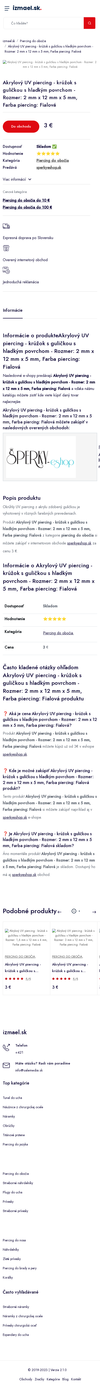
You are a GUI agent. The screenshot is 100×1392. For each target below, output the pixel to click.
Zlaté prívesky (12, 1259)
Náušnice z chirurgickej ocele (23, 1107)
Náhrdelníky (11, 1249)
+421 (19, 1052)
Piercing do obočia (33, 41)
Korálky (8, 1277)
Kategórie (53, 1379)
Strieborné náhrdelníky (18, 1183)
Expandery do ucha (16, 1334)
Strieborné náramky (16, 1306)
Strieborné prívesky (15, 1211)
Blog (65, 1379)
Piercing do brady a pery (20, 1268)
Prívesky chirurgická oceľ (19, 1325)
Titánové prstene (14, 1135)
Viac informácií (14, 179)
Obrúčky (8, 1125)
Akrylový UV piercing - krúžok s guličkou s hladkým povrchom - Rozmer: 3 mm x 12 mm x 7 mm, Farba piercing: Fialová (73, 968)
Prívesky (8, 1201)
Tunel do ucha (12, 1097)
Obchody (25, 1379)
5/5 (28, 979)
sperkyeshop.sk (79, 543)
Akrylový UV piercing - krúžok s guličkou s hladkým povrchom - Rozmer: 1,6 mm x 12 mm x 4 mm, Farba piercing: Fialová (26, 968)
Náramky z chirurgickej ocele (23, 1316)
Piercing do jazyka (15, 1144)
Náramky (9, 1116)
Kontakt (76, 1379)
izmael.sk (27, 8)
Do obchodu (21, 126)
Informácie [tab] (13, 310)
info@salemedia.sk (29, 1070)
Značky (39, 1379)
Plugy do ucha (12, 1192)
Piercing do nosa (14, 1240)
